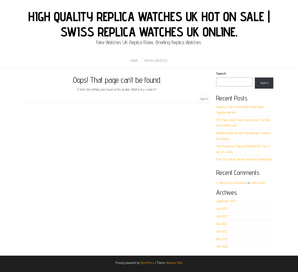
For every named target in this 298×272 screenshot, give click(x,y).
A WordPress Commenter (231, 183)
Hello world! (258, 183)
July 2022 (221, 224)
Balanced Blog (174, 263)
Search (221, 73)
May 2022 (222, 239)
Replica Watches (156, 61)
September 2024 (225, 201)
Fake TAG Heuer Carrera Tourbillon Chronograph (244, 159)
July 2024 (221, 209)
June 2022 (222, 231)
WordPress (147, 263)
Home (134, 61)
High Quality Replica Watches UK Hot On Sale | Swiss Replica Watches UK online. (149, 24)
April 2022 (222, 246)
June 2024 (222, 216)
